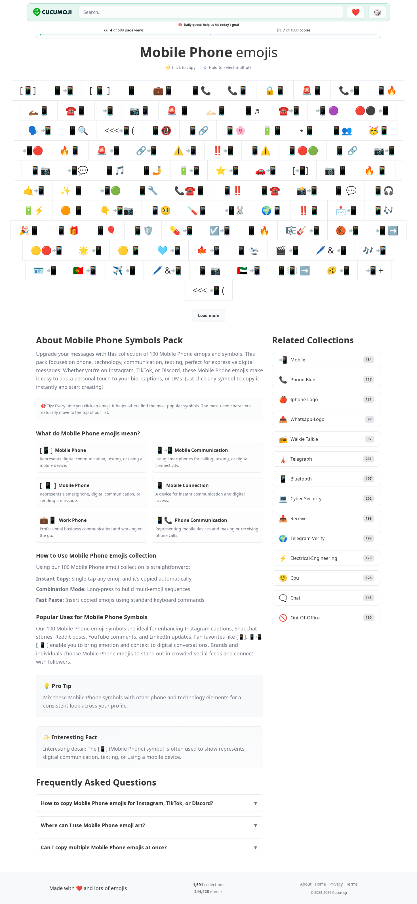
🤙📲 (33, 190)
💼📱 (163, 90)
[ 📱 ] (99, 90)
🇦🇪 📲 (248, 270)
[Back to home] (52, 12)
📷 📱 (336, 170)
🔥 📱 (375, 170)
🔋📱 (272, 130)
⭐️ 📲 (227, 170)
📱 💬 (345, 190)
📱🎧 (383, 190)
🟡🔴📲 (46, 250)
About (305, 884)
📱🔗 (198, 130)
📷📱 (139, 110)
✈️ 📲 (124, 270)
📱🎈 (105, 230)
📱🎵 (114, 170)
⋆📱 (307, 130)
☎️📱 (76, 110)
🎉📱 (29, 230)
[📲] (300, 170)
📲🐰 (234, 210)
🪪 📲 (45, 270)
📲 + (374, 270)
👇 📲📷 (117, 210)
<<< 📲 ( (208, 290)
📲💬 (77, 170)
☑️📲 (219, 230)
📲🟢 (110, 190)
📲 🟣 (327, 110)
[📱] (28, 90)
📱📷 (40, 170)
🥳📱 (378, 130)
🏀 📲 (347, 230)
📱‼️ (232, 190)
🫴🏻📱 (216, 110)
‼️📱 (308, 210)
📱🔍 (77, 130)
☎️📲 (288, 110)
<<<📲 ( (119, 130)
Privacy (336, 884)
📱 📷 (209, 270)
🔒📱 (274, 90)
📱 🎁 (67, 230)
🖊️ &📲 (166, 270)
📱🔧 (147, 190)
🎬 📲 (287, 250)
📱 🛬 (247, 250)
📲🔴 (32, 150)
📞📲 (349, 90)
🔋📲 (188, 170)
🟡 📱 (129, 250)
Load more (208, 315)
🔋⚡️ (33, 210)
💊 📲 (181, 230)
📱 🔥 (257, 230)
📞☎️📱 (190, 190)
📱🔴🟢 (302, 150)
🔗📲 (146, 150)
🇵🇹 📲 (84, 270)
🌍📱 (271, 210)
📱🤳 (151, 170)
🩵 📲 (168, 250)
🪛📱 (197, 210)
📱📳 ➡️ (293, 270)
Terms (352, 884)
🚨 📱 (178, 110)
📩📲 (346, 210)
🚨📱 (312, 90)
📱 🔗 (346, 150)
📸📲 (306, 190)
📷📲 (384, 150)
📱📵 (160, 130)
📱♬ (252, 110)
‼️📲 (222, 150)
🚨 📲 (108, 150)
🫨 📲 (337, 270)
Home (320, 884)
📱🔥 (386, 90)
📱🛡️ (142, 230)
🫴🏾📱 (38, 110)
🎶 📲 (374, 250)
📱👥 (341, 130)
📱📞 (200, 90)
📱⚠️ (260, 150)
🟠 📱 (72, 210)
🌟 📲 (90, 250)
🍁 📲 (208, 250)
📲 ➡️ (386, 230)
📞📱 (237, 90)
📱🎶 (383, 210)
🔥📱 (69, 150)
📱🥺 (160, 210)
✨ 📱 (72, 190)
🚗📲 (265, 170)
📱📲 (62, 90)
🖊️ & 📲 (331, 250)
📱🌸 (235, 130)
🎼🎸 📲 (302, 230)
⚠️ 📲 (184, 150)
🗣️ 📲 (39, 130)
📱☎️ (269, 190)
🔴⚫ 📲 (372, 110)
